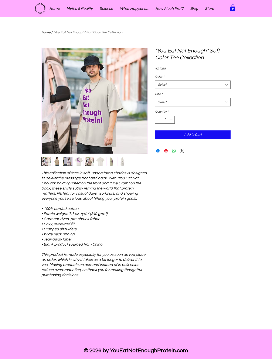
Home (46, 32)
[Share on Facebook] (157, 150)
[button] (232, 7)
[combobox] (193, 85)
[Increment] (171, 119)
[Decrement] (158, 119)
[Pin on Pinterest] (166, 150)
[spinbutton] (165, 119)
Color (159, 76)
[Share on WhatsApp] (174, 150)
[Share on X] (182, 150)
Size (159, 94)
